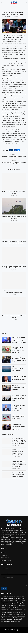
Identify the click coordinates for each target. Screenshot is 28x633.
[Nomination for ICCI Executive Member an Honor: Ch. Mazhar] (6, 475)
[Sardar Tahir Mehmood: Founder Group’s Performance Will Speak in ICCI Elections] (6, 464)
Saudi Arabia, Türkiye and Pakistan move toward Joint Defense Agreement (18, 349)
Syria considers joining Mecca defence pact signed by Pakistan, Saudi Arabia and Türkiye (19, 340)
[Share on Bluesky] (18, 150)
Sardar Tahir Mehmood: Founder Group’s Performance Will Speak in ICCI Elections (19, 464)
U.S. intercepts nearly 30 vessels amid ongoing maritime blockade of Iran (19, 398)
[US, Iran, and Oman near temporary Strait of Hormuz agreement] (6, 369)
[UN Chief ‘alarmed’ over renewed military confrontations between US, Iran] (14, 280)
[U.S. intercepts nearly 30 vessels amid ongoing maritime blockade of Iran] (6, 398)
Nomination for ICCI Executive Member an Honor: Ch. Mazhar (18, 474)
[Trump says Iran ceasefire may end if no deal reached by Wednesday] (6, 427)
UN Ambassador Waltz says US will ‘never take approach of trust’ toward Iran (18, 408)
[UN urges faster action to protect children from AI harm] (14, 305)
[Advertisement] (14, 496)
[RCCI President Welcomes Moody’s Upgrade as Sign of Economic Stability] (6, 452)
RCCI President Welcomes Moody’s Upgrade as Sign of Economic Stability (17, 452)
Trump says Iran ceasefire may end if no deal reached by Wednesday (18, 427)
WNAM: (8, 16)
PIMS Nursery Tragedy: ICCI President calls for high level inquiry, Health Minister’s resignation (19, 441)
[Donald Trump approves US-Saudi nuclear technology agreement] (6, 379)
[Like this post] (11, 150)
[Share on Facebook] (15, 150)
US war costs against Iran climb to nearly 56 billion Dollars (18, 416)
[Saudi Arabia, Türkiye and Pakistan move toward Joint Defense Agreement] (6, 349)
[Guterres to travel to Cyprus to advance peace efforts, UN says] (14, 206)
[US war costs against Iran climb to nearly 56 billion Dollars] (6, 417)
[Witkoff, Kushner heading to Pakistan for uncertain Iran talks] (6, 388)
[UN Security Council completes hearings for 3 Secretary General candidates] (14, 255)
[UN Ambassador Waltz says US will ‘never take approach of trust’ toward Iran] (6, 407)
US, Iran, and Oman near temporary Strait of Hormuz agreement (19, 368)
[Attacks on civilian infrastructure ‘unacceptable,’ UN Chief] (14, 181)
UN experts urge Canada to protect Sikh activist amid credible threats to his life (19, 359)
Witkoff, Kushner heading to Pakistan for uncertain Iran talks (19, 387)
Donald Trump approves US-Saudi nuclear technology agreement (19, 378)
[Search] (26, 2)
